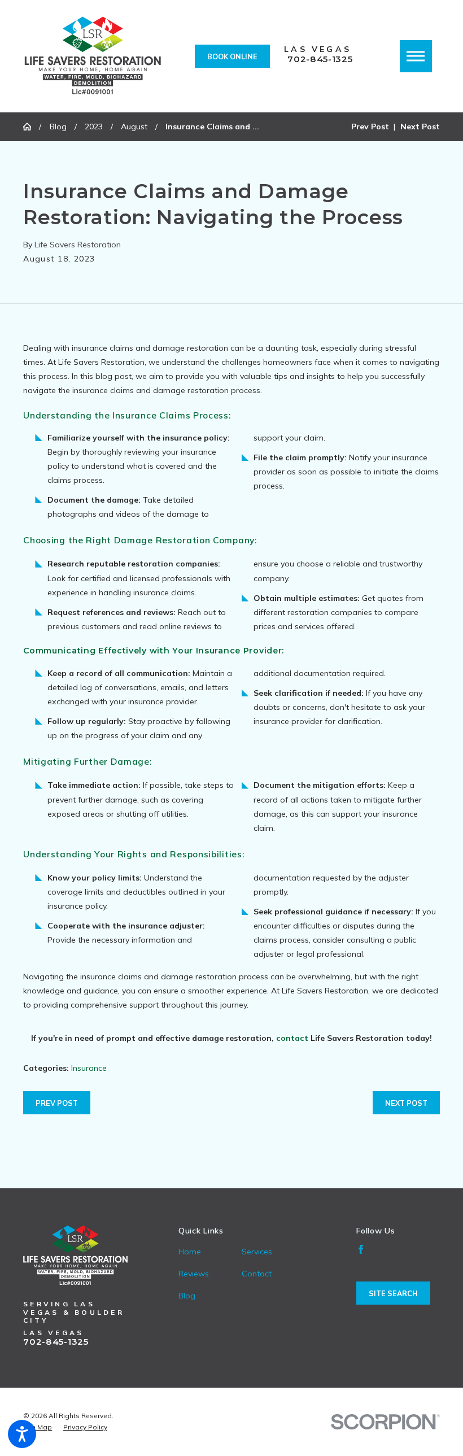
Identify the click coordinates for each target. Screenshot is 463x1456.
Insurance (89, 1068)
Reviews (193, 1273)
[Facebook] (361, 1249)
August (134, 126)
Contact (257, 1273)
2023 (94, 126)
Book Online (232, 56)
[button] (22, 1434)
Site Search (393, 1293)
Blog (58, 126)
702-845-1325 (319, 59)
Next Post (406, 1103)
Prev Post (57, 1103)
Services (257, 1251)
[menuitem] (210, 1252)
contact (292, 1038)
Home (189, 1251)
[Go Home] (31, 126)
